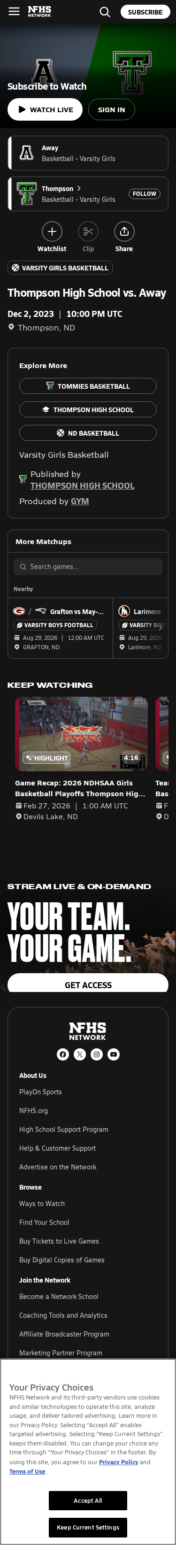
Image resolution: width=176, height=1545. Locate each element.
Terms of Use (27, 1471)
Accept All (88, 1500)
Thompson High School (83, 485)
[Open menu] (14, 11)
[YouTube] (113, 1054)
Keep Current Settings (88, 1527)
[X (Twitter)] (80, 1054)
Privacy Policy (118, 1461)
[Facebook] (63, 1054)
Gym (80, 501)
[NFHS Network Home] (40, 11)
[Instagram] (97, 1054)
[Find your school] (104, 11)
